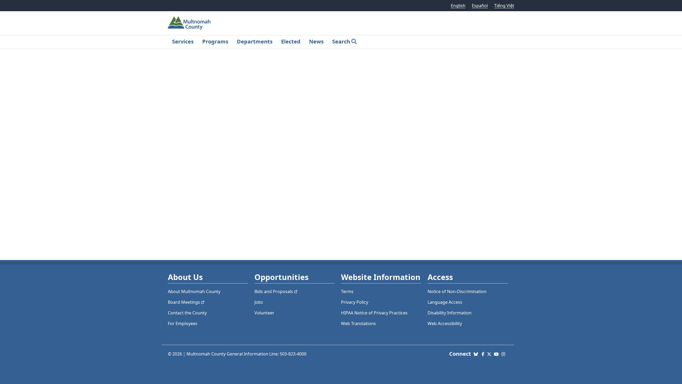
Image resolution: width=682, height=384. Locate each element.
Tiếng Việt (504, 6)
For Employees (182, 323)
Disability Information (450, 313)
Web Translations (358, 323)
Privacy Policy (354, 302)
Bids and (273, 291)
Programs (215, 41)
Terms (347, 291)
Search (341, 41)
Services (183, 41)
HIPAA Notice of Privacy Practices (374, 313)
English (458, 6)
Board (184, 302)
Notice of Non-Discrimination (457, 291)
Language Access (445, 302)
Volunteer (264, 313)
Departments (255, 41)
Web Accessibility (445, 323)
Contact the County (187, 313)
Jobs (258, 302)
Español (480, 6)
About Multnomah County (194, 291)
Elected (291, 41)
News (316, 41)
